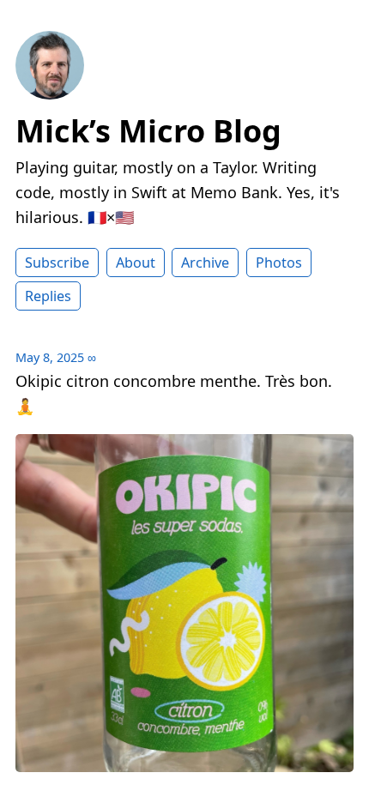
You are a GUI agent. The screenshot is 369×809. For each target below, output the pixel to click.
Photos (279, 262)
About (135, 262)
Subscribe (57, 262)
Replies (48, 296)
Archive (205, 262)
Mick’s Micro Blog (148, 131)
